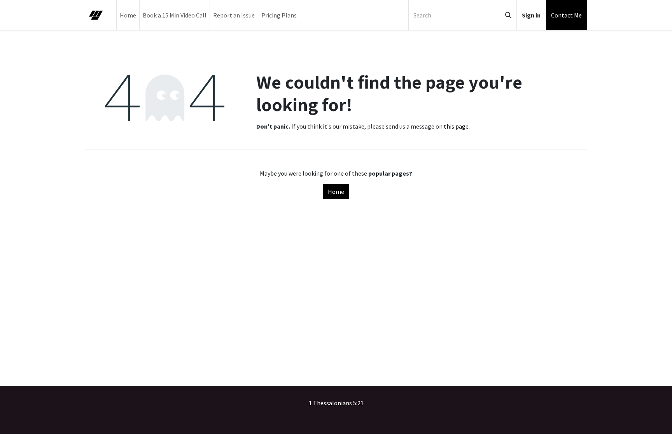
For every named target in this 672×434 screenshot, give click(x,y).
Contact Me (566, 15)
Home (336, 191)
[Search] (508, 15)
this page (456, 126)
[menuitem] (128, 15)
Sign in (531, 15)
